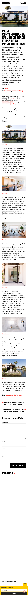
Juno (6, 88)
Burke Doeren (5, 144)
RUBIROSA (6, 3)
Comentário (5, 422)
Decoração (15, 91)
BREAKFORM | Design (8, 104)
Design (21, 91)
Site (3, 456)
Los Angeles (13, 98)
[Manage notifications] (24, 591)
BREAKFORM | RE (7, 102)
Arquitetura (7, 91)
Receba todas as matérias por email (7, 587)
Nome (4, 441)
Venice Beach (18, 395)
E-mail (4, 449)
